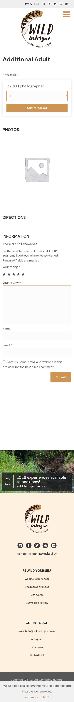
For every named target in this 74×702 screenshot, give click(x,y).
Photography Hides (37, 586)
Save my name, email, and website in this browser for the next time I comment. (32, 364)
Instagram (37, 639)
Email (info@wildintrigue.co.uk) (37, 631)
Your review (12, 283)
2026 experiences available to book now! (41, 479)
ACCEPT (48, 697)
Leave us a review (37, 602)
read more (31, 697)
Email (7, 345)
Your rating (11, 267)
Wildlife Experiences (31, 486)
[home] (37, 29)
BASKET (29, 3)
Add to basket (37, 108)
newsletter (47, 553)
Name (8, 328)
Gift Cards (37, 594)
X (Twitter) (37, 655)
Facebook (37, 647)
